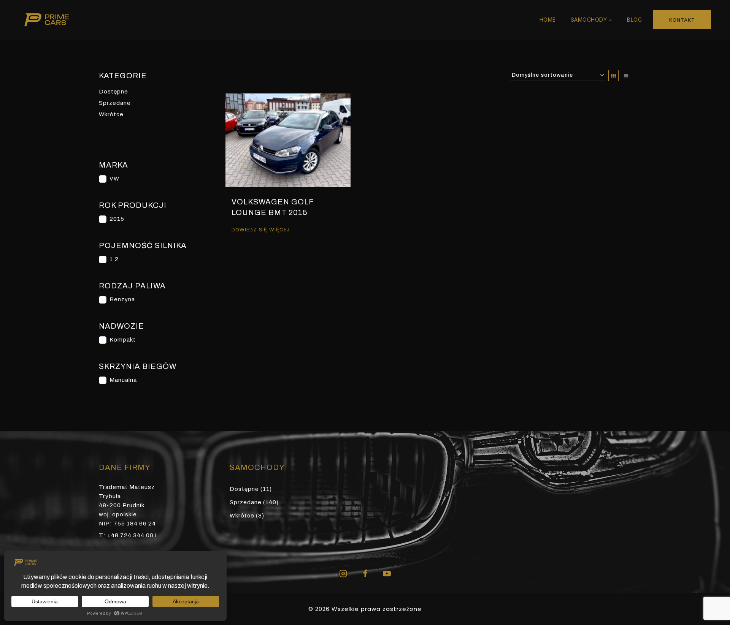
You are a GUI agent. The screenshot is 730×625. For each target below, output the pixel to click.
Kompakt (123, 340)
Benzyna (122, 299)
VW (114, 179)
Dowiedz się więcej (261, 229)
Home (548, 19)
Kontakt (682, 20)
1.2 (114, 259)
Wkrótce (111, 114)
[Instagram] (343, 573)
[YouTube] (387, 573)
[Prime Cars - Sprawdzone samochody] (46, 20)
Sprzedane (115, 103)
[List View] (626, 75)
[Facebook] (365, 573)
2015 (117, 219)
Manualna (123, 380)
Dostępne (113, 92)
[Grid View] (613, 75)
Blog (634, 19)
